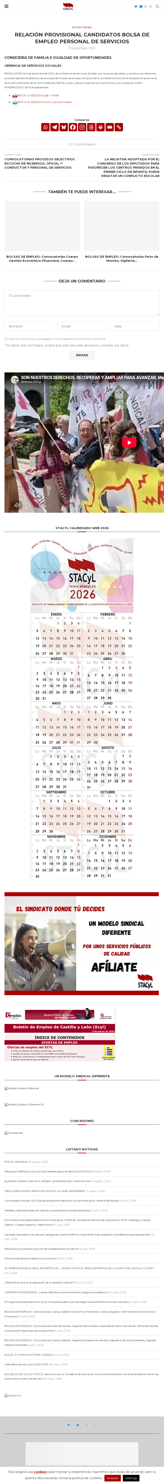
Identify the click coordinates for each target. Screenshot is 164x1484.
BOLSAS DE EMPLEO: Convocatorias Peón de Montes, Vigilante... (121, 259)
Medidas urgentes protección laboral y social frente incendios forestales (47, 1210)
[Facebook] (73, 127)
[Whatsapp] (45, 127)
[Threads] (150, 6)
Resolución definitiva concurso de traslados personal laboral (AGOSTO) (47, 1171)
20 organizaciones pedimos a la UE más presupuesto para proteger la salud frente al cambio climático (66, 1301)
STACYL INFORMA (16, 1161)
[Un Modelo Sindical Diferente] (21, 1088)
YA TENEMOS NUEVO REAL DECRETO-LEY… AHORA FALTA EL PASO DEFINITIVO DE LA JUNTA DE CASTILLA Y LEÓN (78, 1268)
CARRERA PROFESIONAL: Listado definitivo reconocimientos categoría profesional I (56, 1292)
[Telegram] (54, 127)
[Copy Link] (119, 127)
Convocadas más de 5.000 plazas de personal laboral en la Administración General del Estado (61, 1200)
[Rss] (146, 6)
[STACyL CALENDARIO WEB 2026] (82, 708)
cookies (40, 1472)
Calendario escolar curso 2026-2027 (26, 1364)
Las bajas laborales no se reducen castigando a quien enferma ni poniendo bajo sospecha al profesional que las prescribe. (77, 1234)
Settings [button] (131, 1478)
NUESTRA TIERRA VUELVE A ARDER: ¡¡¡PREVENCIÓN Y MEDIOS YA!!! (47, 1181)
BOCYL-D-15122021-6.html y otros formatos (45, 102)
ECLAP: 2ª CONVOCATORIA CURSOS (28, 1354)
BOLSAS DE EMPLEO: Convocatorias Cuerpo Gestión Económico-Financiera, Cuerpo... (42, 259)
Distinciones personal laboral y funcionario (30, 1258)
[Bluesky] (135, 6)
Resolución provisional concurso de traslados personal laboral (41, 1248)
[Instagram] (82, 127)
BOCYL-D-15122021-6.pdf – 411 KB (38, 95)
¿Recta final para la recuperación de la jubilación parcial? (39, 1282)
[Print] (100, 127)
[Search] (157, 6)
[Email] (140, 6)
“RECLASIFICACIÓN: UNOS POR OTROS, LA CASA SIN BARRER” (45, 1191)
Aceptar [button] (112, 1478)
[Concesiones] (13, 1132)
